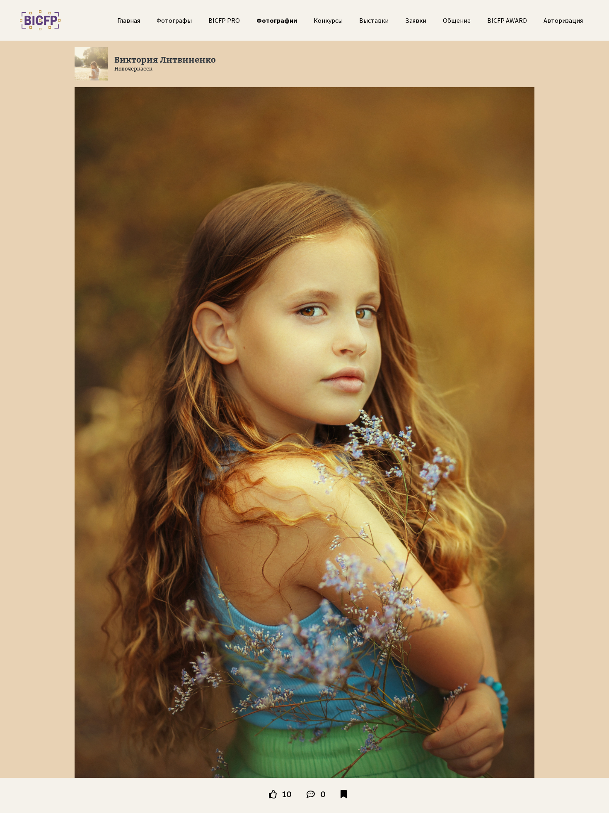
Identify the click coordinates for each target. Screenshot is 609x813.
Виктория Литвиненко (165, 60)
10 (286, 794)
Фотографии (276, 20)
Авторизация (563, 20)
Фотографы (174, 20)
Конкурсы (328, 20)
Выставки (374, 20)
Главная (128, 20)
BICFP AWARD (507, 20)
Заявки (415, 20)
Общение (457, 20)
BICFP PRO (224, 20)
